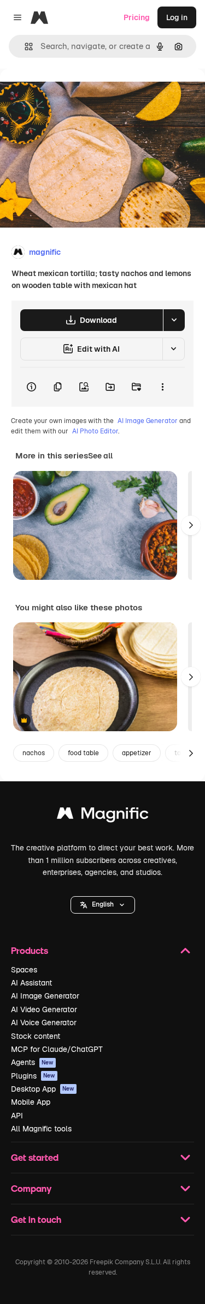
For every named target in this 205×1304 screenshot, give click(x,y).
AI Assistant (31, 983)
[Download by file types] (174, 320)
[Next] (191, 525)
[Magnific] (103, 815)
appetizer (136, 753)
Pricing (137, 17)
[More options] (162, 387)
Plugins (33, 1076)
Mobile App (30, 1102)
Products (29, 950)
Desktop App (42, 1089)
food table (83, 753)
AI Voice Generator (44, 1022)
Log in (177, 17)
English (103, 904)
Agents (32, 1062)
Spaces (24, 970)
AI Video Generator (44, 1009)
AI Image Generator (148, 421)
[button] (103, 905)
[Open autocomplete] (24, 46)
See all (100, 456)
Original (70, 93)
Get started (34, 1157)
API (17, 1116)
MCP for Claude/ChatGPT (57, 1049)
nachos (33, 753)
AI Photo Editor (95, 431)
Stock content (35, 1036)
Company (31, 1188)
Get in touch (36, 1219)
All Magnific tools (41, 1129)
